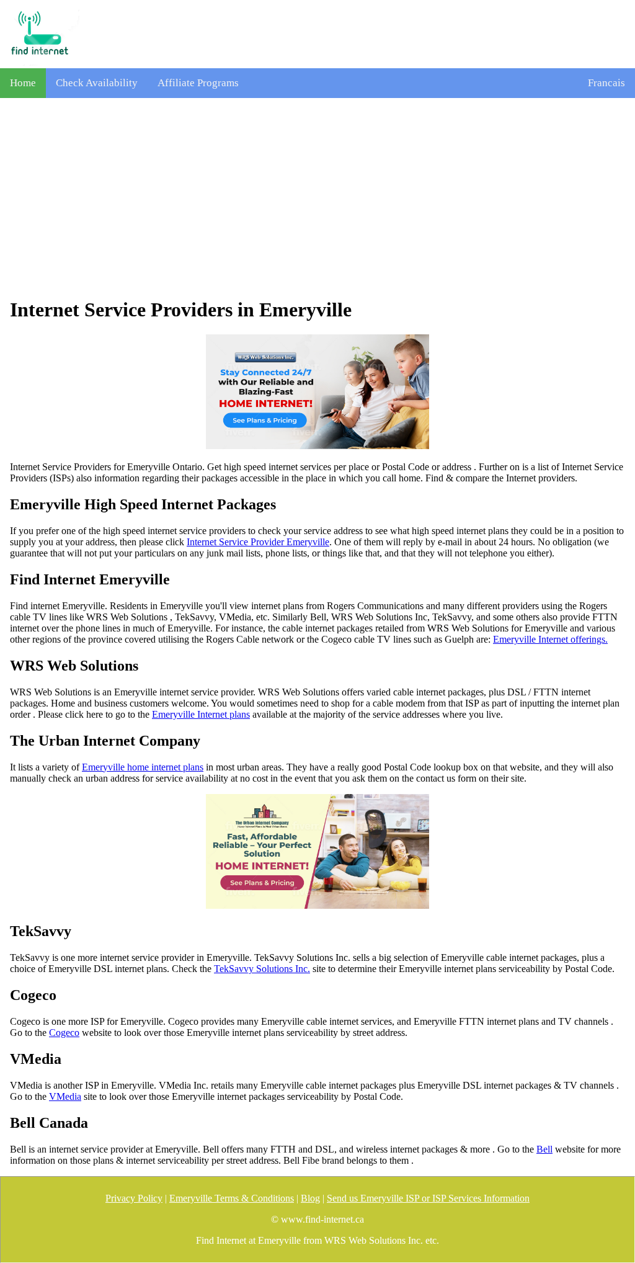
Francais (606, 83)
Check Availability (97, 83)
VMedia (65, 1096)
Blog (310, 1198)
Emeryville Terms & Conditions (231, 1198)
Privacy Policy (133, 1198)
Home (23, 83)
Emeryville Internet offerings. (550, 639)
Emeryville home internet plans (142, 767)
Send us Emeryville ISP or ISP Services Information (428, 1198)
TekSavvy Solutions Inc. (262, 968)
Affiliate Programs (198, 83)
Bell (544, 1149)
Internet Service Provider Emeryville (258, 542)
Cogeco (64, 1032)
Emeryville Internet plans (201, 714)
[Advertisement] (317, 198)
